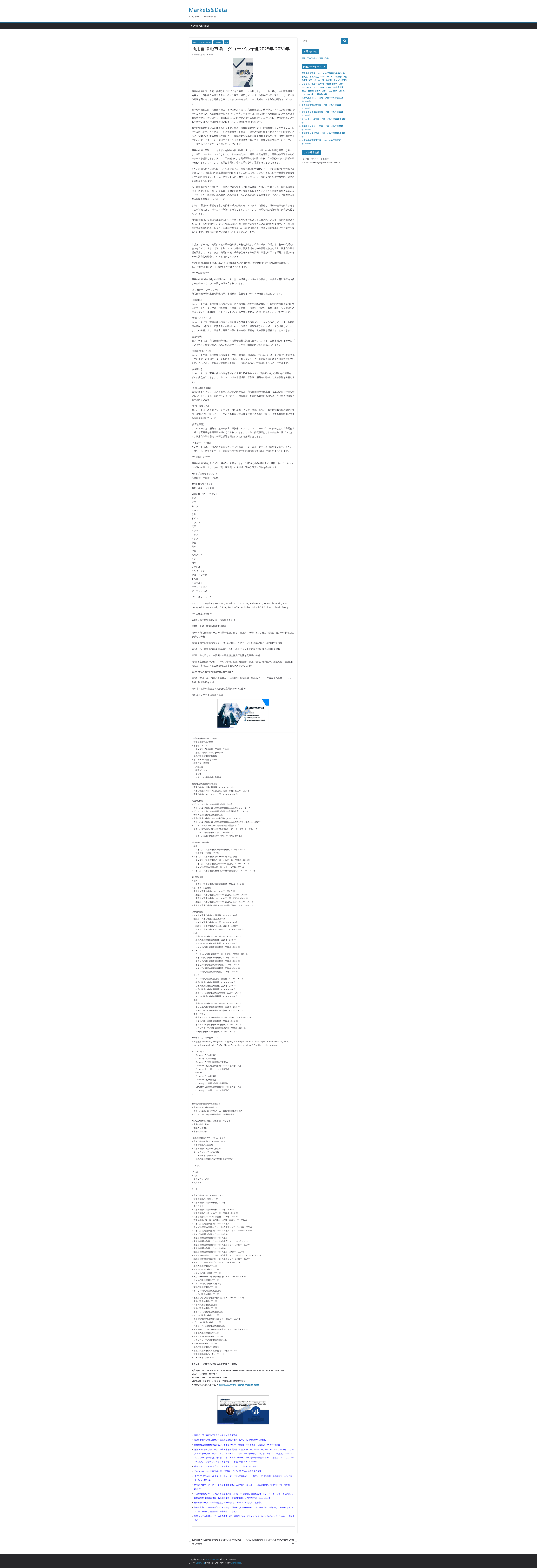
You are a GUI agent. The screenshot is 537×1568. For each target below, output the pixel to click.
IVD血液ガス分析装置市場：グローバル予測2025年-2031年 (216, 1541)
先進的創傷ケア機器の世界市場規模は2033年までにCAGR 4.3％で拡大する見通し (230, 1439)
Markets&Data (208, 10)
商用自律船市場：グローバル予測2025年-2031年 (323, 73)
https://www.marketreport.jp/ (315, 58)
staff (211, 54)
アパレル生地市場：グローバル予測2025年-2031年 (269, 1541)
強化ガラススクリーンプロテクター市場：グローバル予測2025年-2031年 (226, 1466)
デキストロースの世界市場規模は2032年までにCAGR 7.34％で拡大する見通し (228, 1471)
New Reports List (200, 25)
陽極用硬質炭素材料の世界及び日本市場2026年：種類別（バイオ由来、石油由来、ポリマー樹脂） (237, 1444)
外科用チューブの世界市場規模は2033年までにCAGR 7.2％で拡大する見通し (228, 1502)
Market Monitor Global (202, 42)
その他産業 (218, 42)
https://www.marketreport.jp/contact (239, 1384)
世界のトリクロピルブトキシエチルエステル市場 (215, 1435)
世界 (226, 42)
